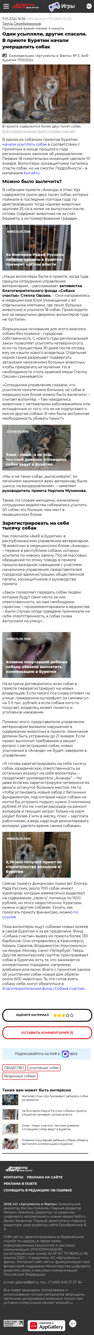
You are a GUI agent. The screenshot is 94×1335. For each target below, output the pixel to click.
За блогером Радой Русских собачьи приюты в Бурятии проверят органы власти (54, 1112)
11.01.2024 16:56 (14, 19)
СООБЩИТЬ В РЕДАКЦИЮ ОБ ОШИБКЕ (38, 1190)
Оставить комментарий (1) (47, 1033)
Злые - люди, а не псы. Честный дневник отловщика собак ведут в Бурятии (50, 1127)
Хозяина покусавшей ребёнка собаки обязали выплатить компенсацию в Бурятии (55, 1142)
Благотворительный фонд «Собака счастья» (39, 131)
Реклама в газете (20, 1184)
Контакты (13, 1177)
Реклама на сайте (45, 1177)
